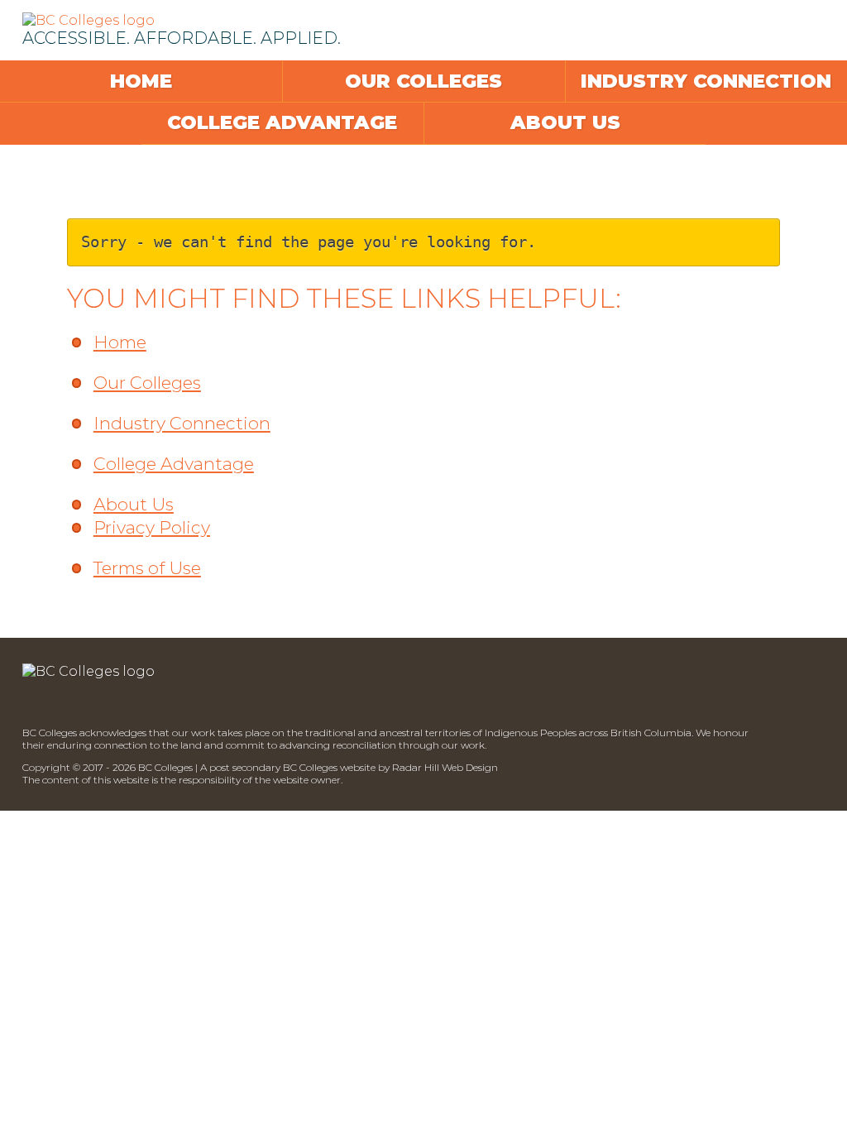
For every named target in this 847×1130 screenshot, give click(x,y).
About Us (565, 122)
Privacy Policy (151, 527)
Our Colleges (423, 81)
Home (141, 81)
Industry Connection (706, 81)
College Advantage (282, 122)
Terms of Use (147, 568)
